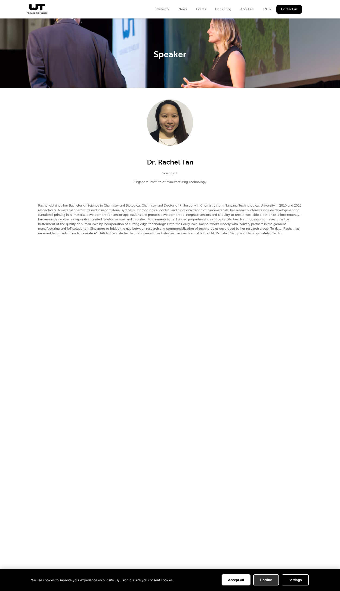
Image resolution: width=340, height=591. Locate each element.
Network (162, 9)
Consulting (223, 9)
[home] (37, 9)
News (183, 9)
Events (201, 9)
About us (246, 9)
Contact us (289, 9)
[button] (267, 9)
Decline (266, 580)
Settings (295, 580)
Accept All (236, 580)
